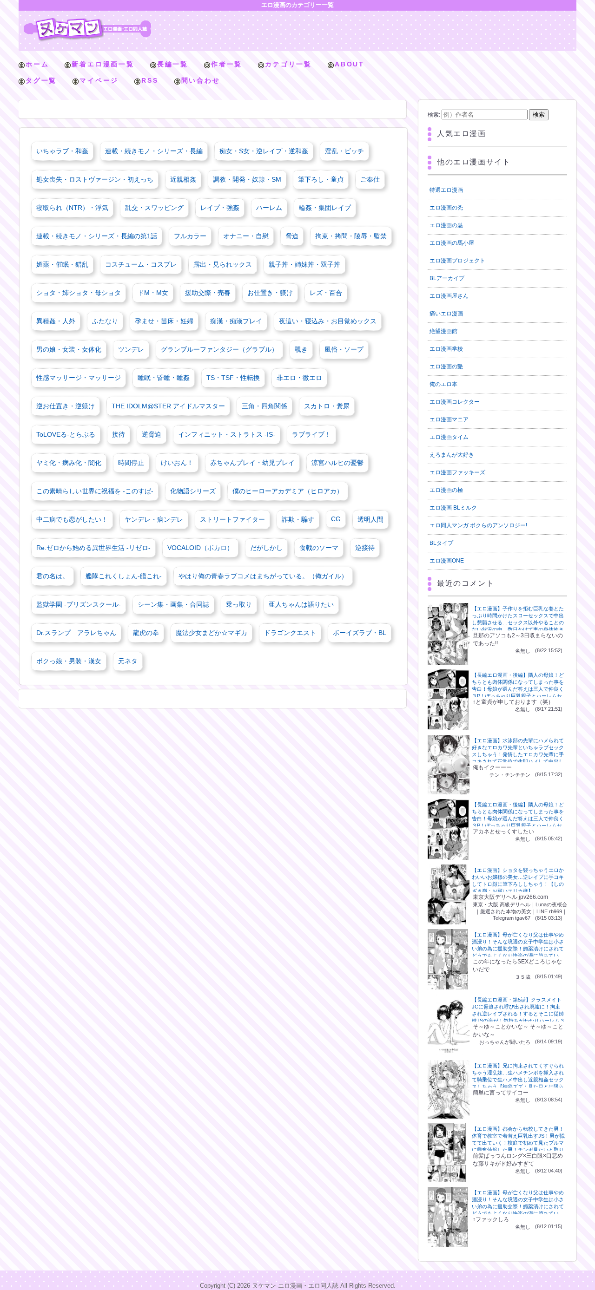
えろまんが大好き (452, 455)
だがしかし (266, 547)
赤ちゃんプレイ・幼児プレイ (252, 462)
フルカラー (190, 236)
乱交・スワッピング (154, 207)
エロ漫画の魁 (446, 225)
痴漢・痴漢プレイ (236, 321)
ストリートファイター (232, 519)
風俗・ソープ (344, 349)
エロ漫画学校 (446, 349)
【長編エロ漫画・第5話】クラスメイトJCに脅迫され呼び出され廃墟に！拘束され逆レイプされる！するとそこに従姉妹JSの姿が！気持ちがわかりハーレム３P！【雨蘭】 (518, 1013)
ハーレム (269, 207)
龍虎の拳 (146, 632)
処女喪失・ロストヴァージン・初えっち (94, 179)
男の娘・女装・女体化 (68, 349)
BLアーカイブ (447, 278)
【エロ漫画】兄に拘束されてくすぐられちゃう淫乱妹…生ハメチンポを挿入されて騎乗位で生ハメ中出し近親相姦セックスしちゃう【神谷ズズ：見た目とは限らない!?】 (518, 1079)
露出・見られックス (222, 264)
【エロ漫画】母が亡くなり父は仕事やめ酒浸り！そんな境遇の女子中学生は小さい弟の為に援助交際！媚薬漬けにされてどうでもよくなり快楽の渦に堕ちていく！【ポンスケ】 (518, 948)
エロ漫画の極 (446, 490)
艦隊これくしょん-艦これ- (124, 576)
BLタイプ (441, 543)
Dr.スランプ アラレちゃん (76, 632)
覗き (301, 349)
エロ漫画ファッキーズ (457, 472)
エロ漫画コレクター (455, 402)
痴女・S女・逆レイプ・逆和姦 (263, 151)
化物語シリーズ (193, 491)
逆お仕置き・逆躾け (65, 406)
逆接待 (365, 547)
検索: (434, 114)
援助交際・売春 (208, 292)
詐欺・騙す (298, 519)
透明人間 (370, 519)
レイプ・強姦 (219, 207)
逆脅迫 (151, 434)
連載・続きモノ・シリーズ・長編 (154, 151)
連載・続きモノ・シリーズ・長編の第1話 (96, 236)
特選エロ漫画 (446, 190)
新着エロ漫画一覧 (103, 64)
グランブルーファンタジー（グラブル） (219, 349)
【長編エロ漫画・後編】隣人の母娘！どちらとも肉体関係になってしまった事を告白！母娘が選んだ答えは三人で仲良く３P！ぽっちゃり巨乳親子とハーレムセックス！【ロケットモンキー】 (518, 689)
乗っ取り (239, 604)
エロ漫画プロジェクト (457, 260)
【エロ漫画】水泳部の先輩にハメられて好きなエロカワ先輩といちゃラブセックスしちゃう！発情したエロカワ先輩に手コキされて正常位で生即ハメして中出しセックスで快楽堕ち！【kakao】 (518, 754)
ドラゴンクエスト (290, 632)
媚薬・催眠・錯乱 (62, 264)
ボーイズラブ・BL (359, 632)
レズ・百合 (326, 292)
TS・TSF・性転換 (233, 377)
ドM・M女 (153, 292)
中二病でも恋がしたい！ (72, 519)
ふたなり (105, 321)
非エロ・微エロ (299, 377)
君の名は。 (52, 576)
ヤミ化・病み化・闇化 (68, 462)
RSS (149, 80)
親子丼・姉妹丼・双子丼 (304, 264)
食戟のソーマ (318, 547)
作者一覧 (226, 64)
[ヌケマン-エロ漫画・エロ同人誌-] (87, 21)
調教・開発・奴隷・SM (247, 179)
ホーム (37, 64)
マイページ (99, 80)
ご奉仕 (370, 179)
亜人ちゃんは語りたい (301, 604)
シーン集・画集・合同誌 (173, 604)
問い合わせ (200, 80)
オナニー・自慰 (246, 236)
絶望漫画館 (443, 331)
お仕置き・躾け (270, 292)
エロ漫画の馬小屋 (452, 243)
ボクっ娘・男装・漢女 (68, 661)
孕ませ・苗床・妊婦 (164, 321)
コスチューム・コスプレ (141, 264)
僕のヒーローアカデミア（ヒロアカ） (287, 491)
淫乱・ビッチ (344, 151)
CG (336, 519)
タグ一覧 (41, 80)
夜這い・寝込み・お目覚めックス (328, 321)
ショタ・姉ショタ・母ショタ (78, 292)
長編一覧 (172, 64)
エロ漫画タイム (449, 437)
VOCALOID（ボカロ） (200, 547)
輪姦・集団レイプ (325, 207)
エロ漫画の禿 (446, 207)
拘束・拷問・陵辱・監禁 (351, 236)
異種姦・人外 (55, 321)
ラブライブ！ (311, 434)
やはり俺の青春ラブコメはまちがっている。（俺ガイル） (263, 576)
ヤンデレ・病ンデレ (154, 519)
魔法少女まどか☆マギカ (211, 632)
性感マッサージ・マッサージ (78, 377)
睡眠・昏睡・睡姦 (164, 377)
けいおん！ (177, 462)
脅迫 (291, 236)
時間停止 (131, 462)
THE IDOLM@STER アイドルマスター (168, 406)
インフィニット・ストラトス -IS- (226, 434)
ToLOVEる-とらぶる (65, 434)
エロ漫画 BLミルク (453, 507)
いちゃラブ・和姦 (62, 151)
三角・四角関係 (264, 406)
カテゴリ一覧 (288, 64)
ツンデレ (131, 349)
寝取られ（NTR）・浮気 (72, 207)
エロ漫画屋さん (449, 296)
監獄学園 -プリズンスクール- (78, 604)
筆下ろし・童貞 (321, 179)
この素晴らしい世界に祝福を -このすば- (94, 491)
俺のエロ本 (443, 384)
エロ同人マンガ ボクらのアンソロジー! (478, 525)
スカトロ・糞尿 (327, 406)
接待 (118, 434)
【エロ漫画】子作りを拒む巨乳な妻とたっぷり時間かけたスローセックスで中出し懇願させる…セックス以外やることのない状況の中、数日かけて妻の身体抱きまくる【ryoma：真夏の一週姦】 (518, 622)
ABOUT (349, 64)
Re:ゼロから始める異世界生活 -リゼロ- (93, 547)
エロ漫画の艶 (446, 366)
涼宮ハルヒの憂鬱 (337, 462)
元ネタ (128, 661)
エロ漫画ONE (447, 560)
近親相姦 (183, 179)
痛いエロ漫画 (446, 313)
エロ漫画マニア (449, 419)
